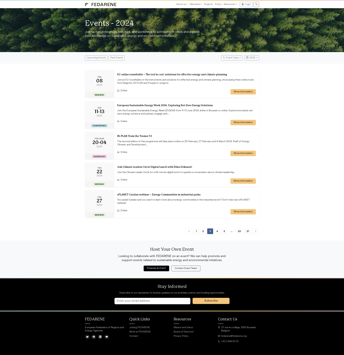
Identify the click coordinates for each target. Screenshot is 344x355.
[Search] (256, 4)
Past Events (116, 58)
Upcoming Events (96, 58)
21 (248, 231)
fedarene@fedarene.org (234, 336)
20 (239, 231)
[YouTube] (106, 337)
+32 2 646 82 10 (230, 342)
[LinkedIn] (100, 337)
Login (248, 4)
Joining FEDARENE (139, 328)
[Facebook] (93, 337)
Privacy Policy (181, 336)
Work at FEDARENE (140, 332)
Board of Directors (184, 332)
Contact (133, 336)
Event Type (232, 58)
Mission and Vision (183, 328)
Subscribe (211, 301)
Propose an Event (156, 268)
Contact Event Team (186, 268)
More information (243, 92)
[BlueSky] (87, 337)
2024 (252, 58)
